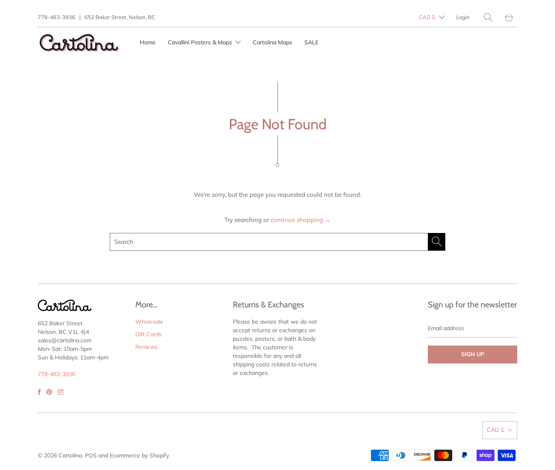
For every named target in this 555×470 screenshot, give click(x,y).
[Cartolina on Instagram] (60, 392)
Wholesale (149, 321)
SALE (311, 42)
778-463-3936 (56, 17)
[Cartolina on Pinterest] (49, 392)
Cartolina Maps (272, 42)
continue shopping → (301, 220)
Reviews (146, 346)
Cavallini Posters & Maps (201, 42)
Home (148, 42)
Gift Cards (148, 334)
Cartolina (70, 455)
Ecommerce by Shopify (139, 455)
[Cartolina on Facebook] (39, 392)
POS (91, 455)
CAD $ (427, 17)
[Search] (488, 17)
